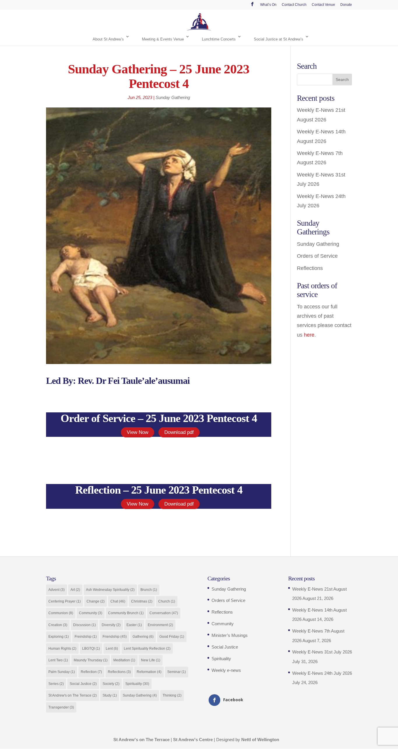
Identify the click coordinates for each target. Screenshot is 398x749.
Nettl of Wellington (260, 739)
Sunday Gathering (173, 97)
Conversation (163, 613)
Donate (346, 5)
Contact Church (294, 5)
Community (90, 613)
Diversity (111, 625)
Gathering (143, 637)
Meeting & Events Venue (163, 39)
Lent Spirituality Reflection (147, 648)
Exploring (58, 637)
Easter (134, 625)
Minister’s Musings (230, 635)
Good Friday (171, 637)
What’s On (268, 5)
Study (110, 695)
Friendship (115, 637)
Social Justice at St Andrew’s (278, 39)
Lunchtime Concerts (219, 39)
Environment (160, 625)
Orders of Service (317, 256)
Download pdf (179, 432)
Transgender (61, 707)
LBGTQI (91, 648)
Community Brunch (126, 613)
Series (56, 684)
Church (166, 601)
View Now (137, 432)
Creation (57, 625)
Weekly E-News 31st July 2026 (322, 651)
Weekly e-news (226, 670)
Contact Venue (323, 5)
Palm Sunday (61, 672)
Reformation (149, 672)
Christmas (141, 601)
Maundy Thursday (91, 660)
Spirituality (137, 684)
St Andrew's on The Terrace (72, 695)
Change (96, 601)
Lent (112, 648)
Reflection (91, 672)
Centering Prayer (64, 601)
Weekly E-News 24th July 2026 (322, 673)
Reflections (310, 268)
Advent (56, 590)
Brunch (148, 590)
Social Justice (83, 684)
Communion (60, 613)
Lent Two (58, 660)
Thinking (172, 695)
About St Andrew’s (108, 39)
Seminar (176, 672)
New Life (150, 660)
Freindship (86, 637)
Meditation (124, 660)
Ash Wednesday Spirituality (110, 590)
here (309, 335)
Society (111, 684)
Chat (117, 601)
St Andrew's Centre (193, 739)
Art (75, 590)
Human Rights (62, 648)
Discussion (84, 625)
